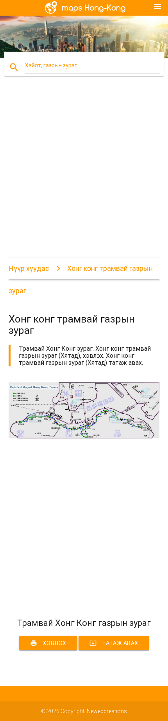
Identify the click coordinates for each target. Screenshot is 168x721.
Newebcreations (107, 711)
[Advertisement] (84, 173)
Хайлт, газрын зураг (51, 65)
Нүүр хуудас (29, 268)
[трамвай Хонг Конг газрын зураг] (84, 436)
